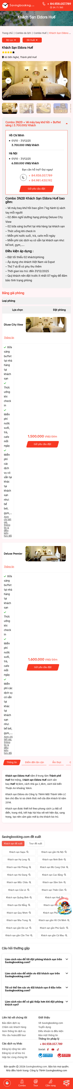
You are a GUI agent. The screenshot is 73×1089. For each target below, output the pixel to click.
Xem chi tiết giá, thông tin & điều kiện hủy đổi (8, 526)
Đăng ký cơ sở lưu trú (13, 1053)
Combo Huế (40, 33)
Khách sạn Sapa (17, 852)
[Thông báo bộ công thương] (45, 1055)
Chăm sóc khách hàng (14, 1027)
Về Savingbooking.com (50, 1023)
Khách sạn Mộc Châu (17, 882)
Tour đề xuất (35, 843)
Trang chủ (7, 33)
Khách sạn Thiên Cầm (52, 890)
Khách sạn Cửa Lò (17, 890)
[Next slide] (65, 81)
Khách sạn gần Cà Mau (52, 935)
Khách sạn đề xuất (13, 843)
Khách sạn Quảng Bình (17, 897)
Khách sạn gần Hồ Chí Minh (52, 920)
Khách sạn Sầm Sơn (52, 882)
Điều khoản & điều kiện (50, 1031)
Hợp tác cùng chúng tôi (14, 1057)
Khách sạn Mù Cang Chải (52, 867)
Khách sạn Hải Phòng (17, 867)
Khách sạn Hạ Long (17, 859)
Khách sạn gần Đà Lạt (17, 928)
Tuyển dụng (44, 1027)
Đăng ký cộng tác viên (14, 1049)
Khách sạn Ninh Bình (52, 859)
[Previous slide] (8, 81)
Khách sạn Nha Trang (17, 920)
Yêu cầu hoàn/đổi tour (14, 1035)
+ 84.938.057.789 (59, 3)
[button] (9, 108)
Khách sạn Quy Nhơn (17, 913)
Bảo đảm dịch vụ (11, 1023)
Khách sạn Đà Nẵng (17, 905)
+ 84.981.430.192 (40, 180)
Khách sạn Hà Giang (17, 875)
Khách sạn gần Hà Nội (52, 852)
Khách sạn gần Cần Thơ (17, 935)
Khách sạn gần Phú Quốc (52, 928)
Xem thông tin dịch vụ (14, 1031)
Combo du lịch (23, 33)
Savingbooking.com (36, 1066)
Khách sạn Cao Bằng (52, 875)
